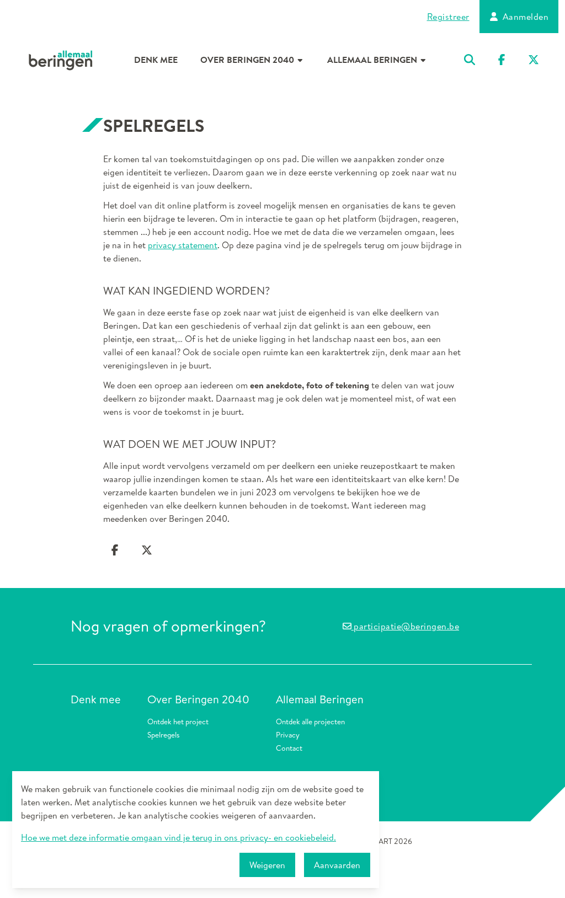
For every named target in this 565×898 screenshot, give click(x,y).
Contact (289, 747)
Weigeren (267, 865)
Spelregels (163, 734)
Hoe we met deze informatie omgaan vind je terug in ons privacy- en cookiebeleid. (178, 837)
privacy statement (182, 245)
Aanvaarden (337, 865)
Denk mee (156, 60)
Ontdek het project (178, 721)
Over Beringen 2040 (248, 60)
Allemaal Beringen (373, 60)
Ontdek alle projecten (310, 721)
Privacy (288, 734)
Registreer (448, 16)
